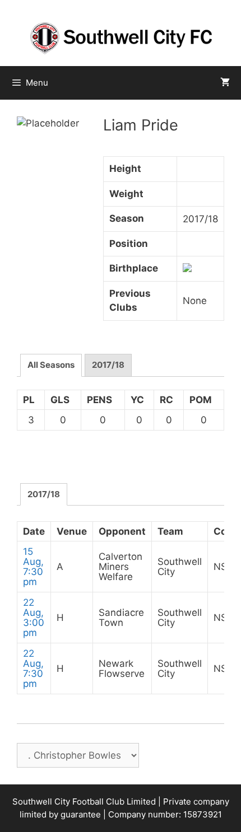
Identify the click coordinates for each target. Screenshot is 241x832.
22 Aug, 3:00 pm (33, 617)
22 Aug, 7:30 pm (33, 668)
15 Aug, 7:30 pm (33, 566)
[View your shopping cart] (225, 83)
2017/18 (108, 364)
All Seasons (51, 364)
